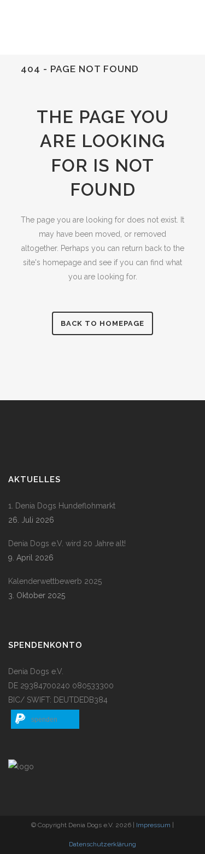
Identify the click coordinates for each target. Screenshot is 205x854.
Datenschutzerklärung (102, 844)
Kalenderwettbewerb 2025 (55, 581)
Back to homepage (102, 323)
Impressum (153, 825)
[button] (45, 719)
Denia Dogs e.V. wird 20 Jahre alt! (67, 543)
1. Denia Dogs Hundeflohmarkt (61, 505)
